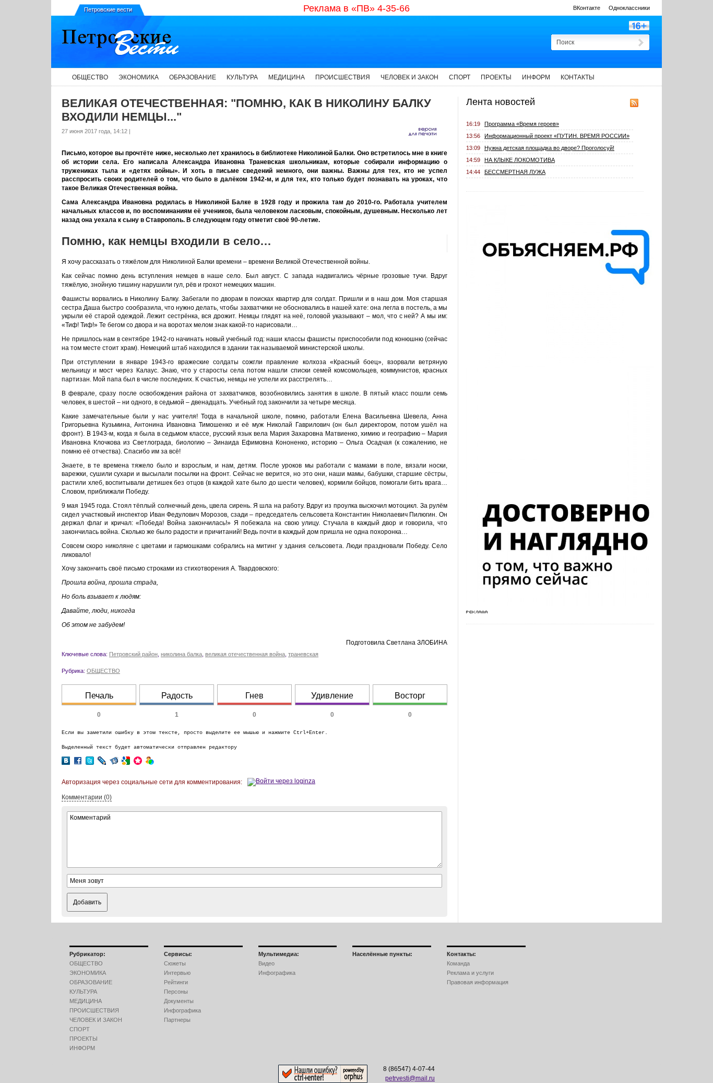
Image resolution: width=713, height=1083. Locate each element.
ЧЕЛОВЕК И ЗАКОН (409, 77)
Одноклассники (629, 8)
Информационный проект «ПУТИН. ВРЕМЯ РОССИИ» (556, 136)
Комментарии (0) (87, 797)
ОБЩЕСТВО (90, 77)
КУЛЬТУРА (242, 77)
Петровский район (133, 654)
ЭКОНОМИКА (138, 77)
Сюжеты (175, 963)
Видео (266, 963)
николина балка (181, 654)
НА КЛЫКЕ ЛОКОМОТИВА (519, 160)
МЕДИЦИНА (286, 77)
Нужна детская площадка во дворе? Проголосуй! (549, 148)
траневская (303, 654)
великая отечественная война (245, 654)
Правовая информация (477, 982)
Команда (458, 963)
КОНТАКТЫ (578, 77)
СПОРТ (459, 77)
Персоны (176, 991)
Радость (177, 695)
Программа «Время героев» (521, 124)
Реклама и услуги (470, 973)
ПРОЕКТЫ (496, 77)
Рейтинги (176, 982)
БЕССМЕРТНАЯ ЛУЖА (514, 172)
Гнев (254, 695)
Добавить (87, 902)
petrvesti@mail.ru (410, 1078)
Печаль (99, 695)
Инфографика (182, 1010)
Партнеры (177, 1020)
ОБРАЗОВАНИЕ (192, 77)
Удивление (332, 695)
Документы (179, 1001)
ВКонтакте (586, 8)
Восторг (410, 695)
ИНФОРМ (536, 77)
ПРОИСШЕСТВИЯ (342, 77)
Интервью (177, 973)
